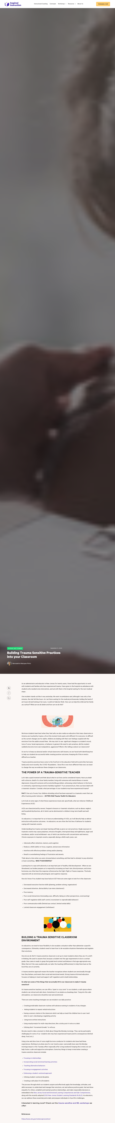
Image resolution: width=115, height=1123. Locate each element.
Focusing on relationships (32, 1058)
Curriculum (53, 4)
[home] (13, 4)
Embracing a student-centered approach (38, 1073)
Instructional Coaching (41, 4)
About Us (80, 4)
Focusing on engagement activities (36, 1070)
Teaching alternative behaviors (34, 1066)
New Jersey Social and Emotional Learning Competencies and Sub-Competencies (61, 1093)
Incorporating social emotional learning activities (40, 1062)
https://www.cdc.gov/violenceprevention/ (36, 1119)
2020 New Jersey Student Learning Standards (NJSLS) (63, 1096)
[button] (62, 4)
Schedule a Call (103, 4)
